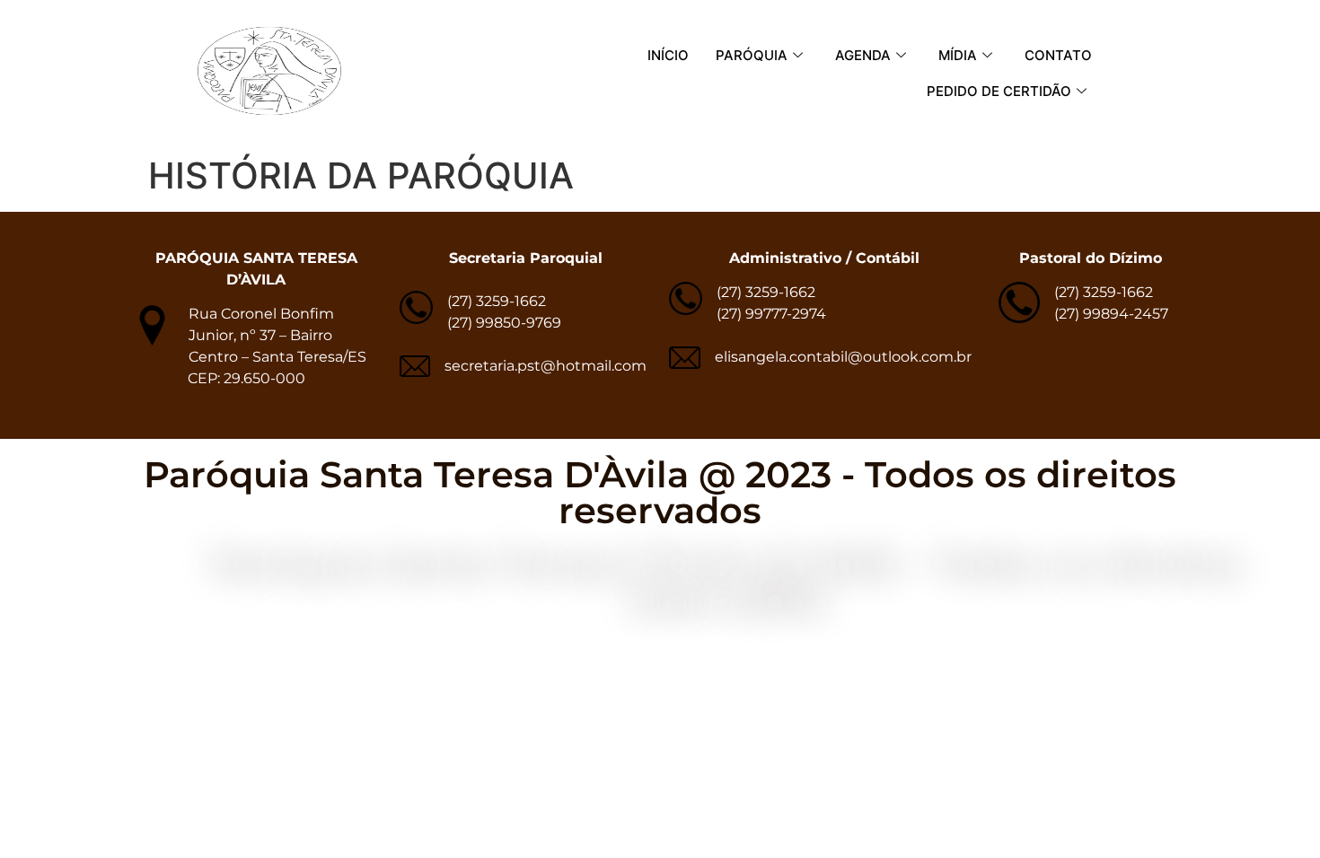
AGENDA (863, 55)
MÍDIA (957, 55)
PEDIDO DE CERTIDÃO (999, 91)
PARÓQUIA (752, 55)
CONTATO (1058, 55)
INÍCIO (668, 55)
